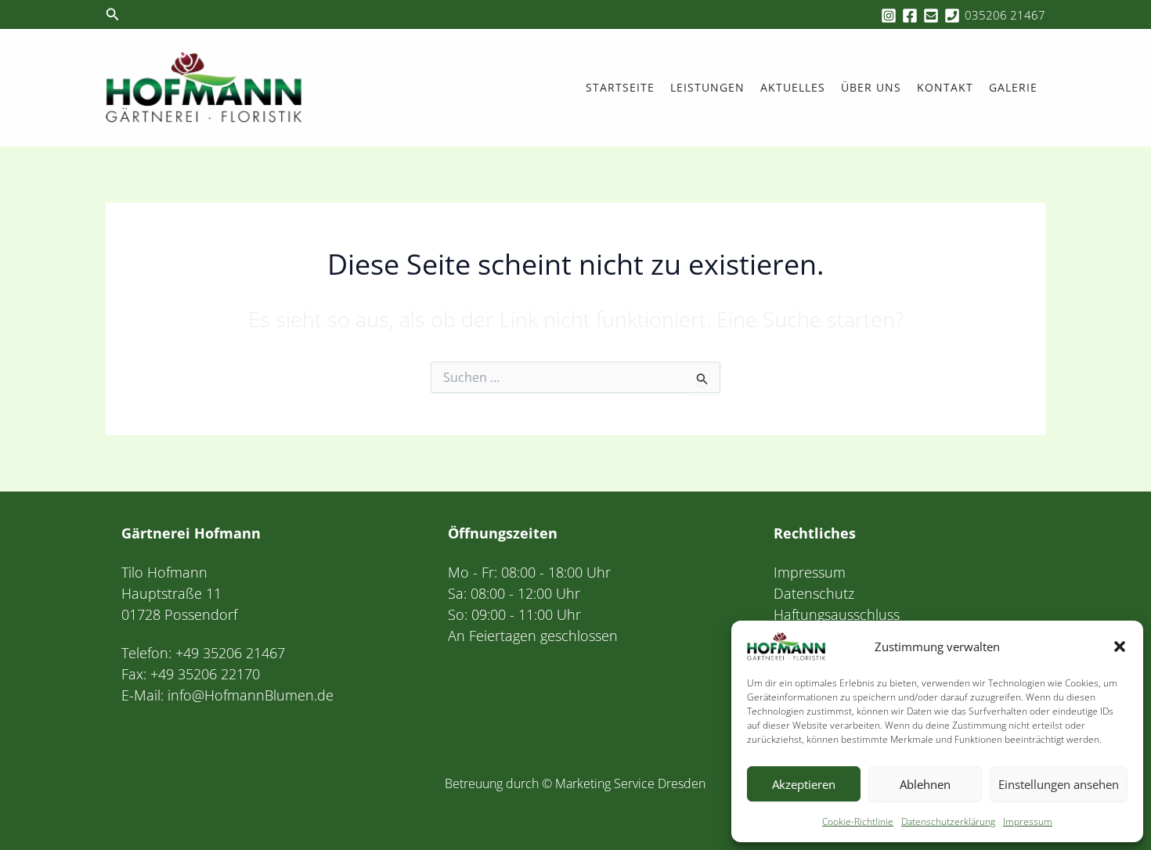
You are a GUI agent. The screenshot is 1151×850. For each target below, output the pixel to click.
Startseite (620, 87)
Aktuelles (792, 87)
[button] (1120, 646)
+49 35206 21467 (230, 652)
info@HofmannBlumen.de (251, 695)
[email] (933, 15)
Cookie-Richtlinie (857, 821)
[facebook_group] (912, 15)
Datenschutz (814, 593)
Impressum (1027, 821)
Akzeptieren (803, 784)
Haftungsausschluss (837, 614)
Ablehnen (925, 784)
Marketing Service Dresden (630, 783)
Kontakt (945, 87)
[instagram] (891, 15)
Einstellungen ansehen (1058, 784)
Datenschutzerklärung (948, 821)
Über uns (871, 87)
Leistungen (707, 87)
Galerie (1013, 87)
